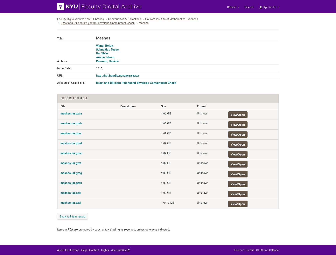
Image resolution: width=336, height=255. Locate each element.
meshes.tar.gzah (71, 183)
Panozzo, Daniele (107, 61)
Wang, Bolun (104, 45)
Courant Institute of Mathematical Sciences (171, 19)
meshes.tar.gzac (71, 133)
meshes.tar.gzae (71, 153)
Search (249, 7)
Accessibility (119, 250)
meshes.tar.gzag (71, 173)
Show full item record (73, 216)
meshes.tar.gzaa (71, 113)
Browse (232, 7)
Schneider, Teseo (107, 49)
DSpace (274, 250)
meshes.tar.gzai (70, 193)
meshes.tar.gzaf (70, 163)
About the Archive (68, 250)
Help (84, 250)
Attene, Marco (105, 57)
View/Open (238, 115)
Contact (94, 250)
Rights (105, 250)
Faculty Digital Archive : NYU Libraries (80, 19)
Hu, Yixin (102, 53)
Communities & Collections (124, 19)
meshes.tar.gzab (71, 123)
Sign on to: (269, 7)
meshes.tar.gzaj (70, 202)
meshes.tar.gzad (71, 143)
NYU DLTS (256, 250)
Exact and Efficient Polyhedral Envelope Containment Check (98, 23)
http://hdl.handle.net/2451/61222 (117, 75)
